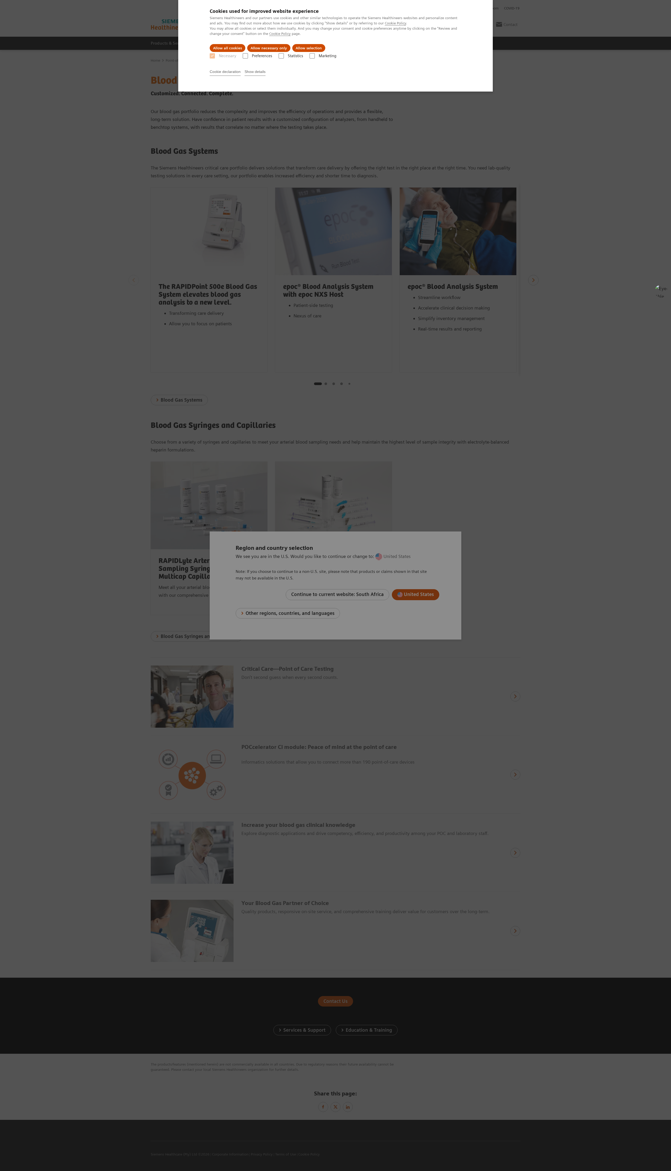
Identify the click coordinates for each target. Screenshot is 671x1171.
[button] (661, 291)
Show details (255, 72)
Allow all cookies (227, 48)
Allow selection (309, 48)
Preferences (262, 56)
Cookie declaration (225, 72)
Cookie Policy (395, 23)
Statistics (295, 56)
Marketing (327, 56)
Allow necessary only (269, 48)
